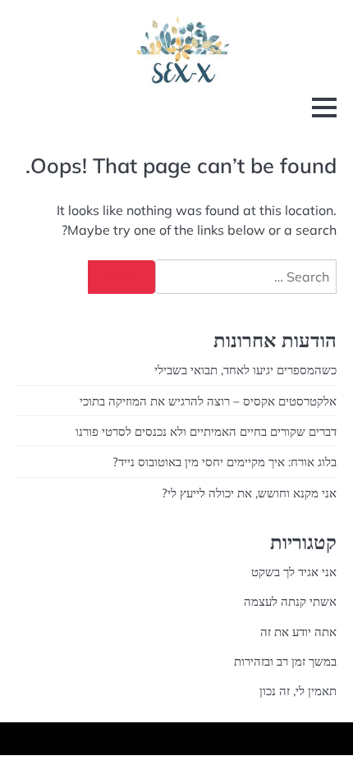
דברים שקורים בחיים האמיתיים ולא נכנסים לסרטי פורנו (206, 431)
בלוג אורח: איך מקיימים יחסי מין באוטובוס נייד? (224, 462)
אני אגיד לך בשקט (294, 571)
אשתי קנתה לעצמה (290, 601)
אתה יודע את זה (298, 631)
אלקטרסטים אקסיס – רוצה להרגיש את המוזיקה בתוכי (208, 401)
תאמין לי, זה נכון (298, 691)
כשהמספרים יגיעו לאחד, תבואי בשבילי (245, 370)
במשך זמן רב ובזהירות (285, 661)
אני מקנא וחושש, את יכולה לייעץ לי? (249, 493)
